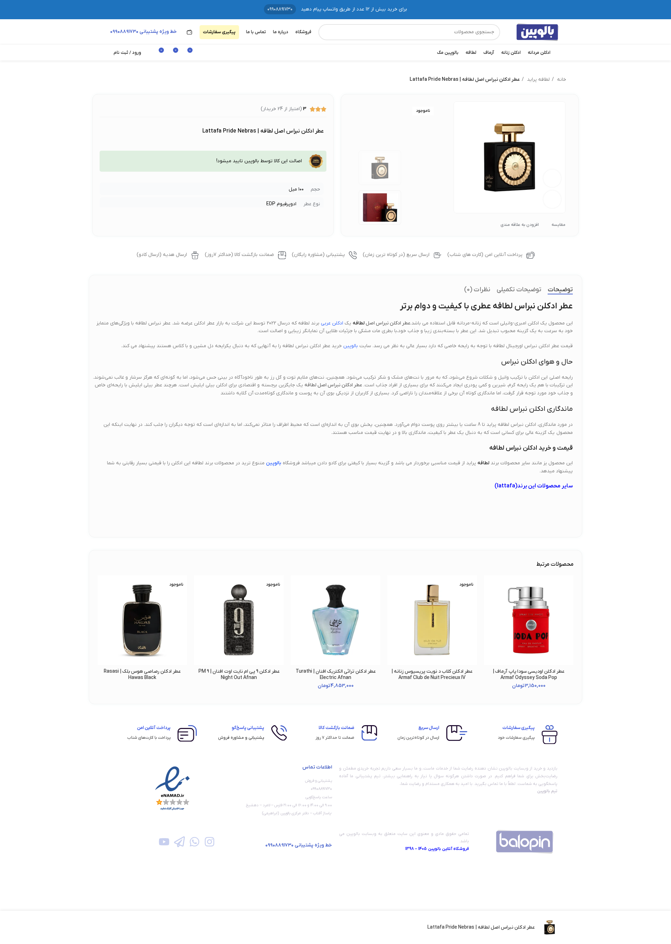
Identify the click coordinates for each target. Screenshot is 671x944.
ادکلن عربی (332, 323)
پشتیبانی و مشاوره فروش (241, 738)
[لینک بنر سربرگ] (335, 9)
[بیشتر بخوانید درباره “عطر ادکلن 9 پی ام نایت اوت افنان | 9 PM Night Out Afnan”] (199, 602)
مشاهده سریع (489, 618)
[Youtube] (164, 841)
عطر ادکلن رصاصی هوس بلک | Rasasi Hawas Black (142, 674)
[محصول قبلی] (122, 79)
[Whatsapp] (194, 841)
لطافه (359, 323)
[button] (489, 602)
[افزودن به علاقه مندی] (489, 586)
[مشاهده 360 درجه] (552, 178)
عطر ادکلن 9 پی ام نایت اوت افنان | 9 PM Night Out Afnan (239, 674)
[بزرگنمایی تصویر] (552, 199)
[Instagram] (209, 841)
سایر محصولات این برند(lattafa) (534, 485)
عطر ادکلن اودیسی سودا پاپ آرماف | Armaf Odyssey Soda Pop (528, 674)
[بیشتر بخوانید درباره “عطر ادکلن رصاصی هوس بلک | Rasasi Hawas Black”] (102, 602)
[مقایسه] (136, 928)
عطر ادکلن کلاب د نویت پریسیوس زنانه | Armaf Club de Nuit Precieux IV (431, 674)
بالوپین (350, 346)
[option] (380, 167)
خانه (561, 79)
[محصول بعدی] (108, 79)
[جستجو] (326, 32)
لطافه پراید (538, 79)
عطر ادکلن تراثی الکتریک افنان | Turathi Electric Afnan (336, 674)
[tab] (560, 290)
